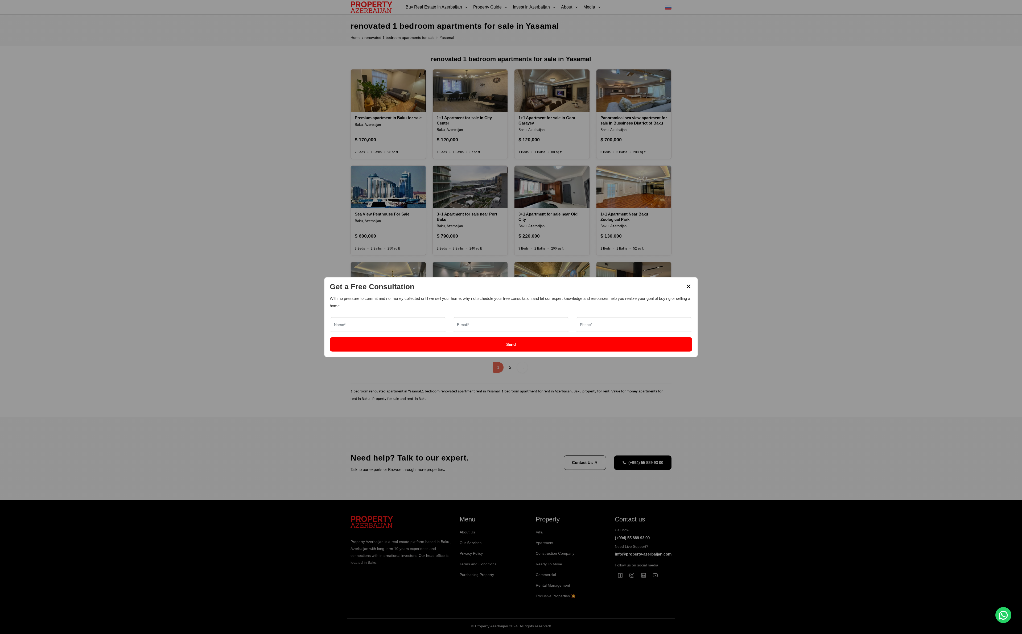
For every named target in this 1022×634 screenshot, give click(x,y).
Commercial (546, 575)
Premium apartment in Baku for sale (388, 117)
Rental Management (553, 585)
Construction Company (555, 553)
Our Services (470, 543)
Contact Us (583, 462)
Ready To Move (549, 564)
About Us (467, 532)
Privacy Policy (471, 553)
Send (511, 344)
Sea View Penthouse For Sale (382, 214)
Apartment (544, 543)
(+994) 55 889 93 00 (645, 462)
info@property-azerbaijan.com (643, 554)
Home (356, 37)
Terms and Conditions (478, 564)
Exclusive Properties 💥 (555, 596)
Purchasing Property (477, 575)
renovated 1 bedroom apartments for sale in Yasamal (409, 37)
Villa (539, 532)
